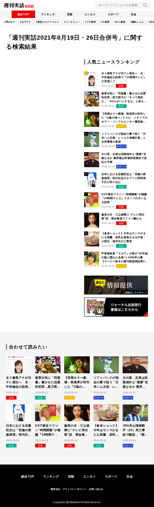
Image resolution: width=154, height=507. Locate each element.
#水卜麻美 (119, 22)
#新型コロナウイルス (47, 22)
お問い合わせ (96, 489)
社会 (134, 14)
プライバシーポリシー (75, 489)
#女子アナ (25, 22)
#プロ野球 (90, 22)
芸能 (70, 14)
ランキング (48, 14)
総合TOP (23, 14)
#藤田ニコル (137, 22)
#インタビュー (72, 22)
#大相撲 (105, 22)
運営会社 (55, 489)
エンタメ (90, 14)
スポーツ (113, 14)
